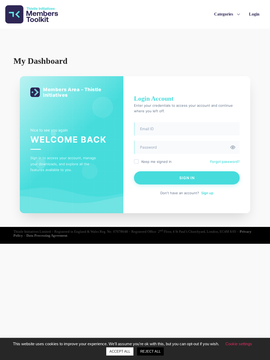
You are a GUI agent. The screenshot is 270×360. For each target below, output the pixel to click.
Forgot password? (225, 161)
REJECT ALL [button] (150, 351)
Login (254, 14)
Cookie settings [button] (238, 344)
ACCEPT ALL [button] (119, 351)
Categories (223, 14)
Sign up (207, 193)
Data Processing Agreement (46, 235)
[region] (135, 36)
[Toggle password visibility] (233, 147)
